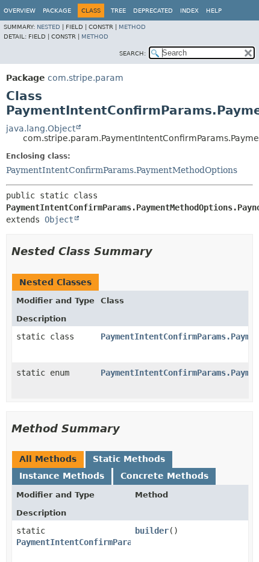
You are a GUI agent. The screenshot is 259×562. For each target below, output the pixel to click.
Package (57, 10)
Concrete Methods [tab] (164, 476)
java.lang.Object (40, 128)
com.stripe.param (85, 78)
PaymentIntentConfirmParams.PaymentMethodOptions (121, 170)
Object (59, 219)
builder (152, 530)
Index (189, 10)
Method (132, 27)
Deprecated (153, 10)
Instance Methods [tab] (61, 476)
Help (214, 10)
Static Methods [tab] (129, 459)
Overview (20, 10)
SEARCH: (132, 53)
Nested (48, 27)
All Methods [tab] (47, 459)
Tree (118, 10)
